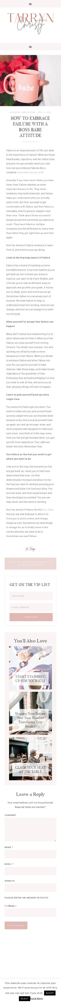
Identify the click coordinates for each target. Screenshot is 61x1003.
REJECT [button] (24, 998)
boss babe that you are (29, 172)
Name (9, 847)
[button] (30, 4)
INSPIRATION (29, 112)
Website (10, 881)
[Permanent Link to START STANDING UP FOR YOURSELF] (30, 688)
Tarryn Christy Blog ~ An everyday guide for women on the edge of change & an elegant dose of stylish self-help (30, 23)
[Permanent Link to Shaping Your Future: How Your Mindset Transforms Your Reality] (30, 734)
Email (9, 864)
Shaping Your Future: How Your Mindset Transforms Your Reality (30, 719)
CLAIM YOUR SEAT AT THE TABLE (30, 769)
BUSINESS (15, 112)
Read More (36, 998)
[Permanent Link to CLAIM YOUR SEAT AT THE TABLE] (30, 779)
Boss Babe (48, 509)
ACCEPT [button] (50, 993)
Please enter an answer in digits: (27, 898)
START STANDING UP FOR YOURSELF (30, 678)
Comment (10, 815)
